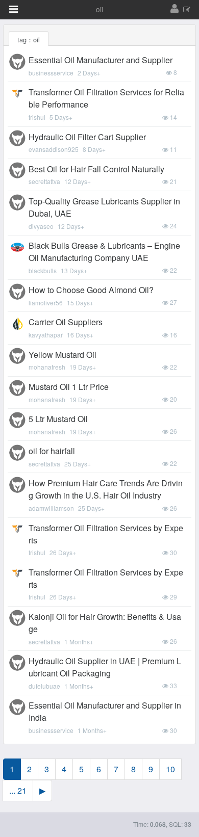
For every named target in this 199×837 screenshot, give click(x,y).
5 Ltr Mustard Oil (58, 419)
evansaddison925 (54, 149)
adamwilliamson (51, 508)
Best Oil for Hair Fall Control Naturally (96, 169)
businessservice (51, 72)
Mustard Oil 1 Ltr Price (69, 387)
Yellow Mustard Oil (62, 354)
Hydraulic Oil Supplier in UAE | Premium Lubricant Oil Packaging (105, 667)
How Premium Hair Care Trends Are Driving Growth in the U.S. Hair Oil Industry (106, 489)
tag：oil (28, 39)
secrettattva (44, 181)
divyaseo (41, 226)
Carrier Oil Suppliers (66, 322)
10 (170, 769)
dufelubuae (44, 686)
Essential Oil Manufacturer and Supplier (100, 60)
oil (99, 9)
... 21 (18, 790)
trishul (37, 117)
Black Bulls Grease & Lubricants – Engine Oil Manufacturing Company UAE (104, 252)
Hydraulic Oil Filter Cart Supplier (87, 137)
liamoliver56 (46, 302)
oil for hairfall (52, 451)
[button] (13, 9)
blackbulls (43, 270)
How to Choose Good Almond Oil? (91, 290)
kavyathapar (46, 334)
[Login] (174, 9)
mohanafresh (47, 366)
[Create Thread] (186, 10)
